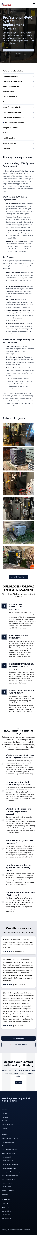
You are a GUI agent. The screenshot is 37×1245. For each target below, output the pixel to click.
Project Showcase (7, 1124)
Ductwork (5, 1146)
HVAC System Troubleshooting (11, 1172)
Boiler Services (6, 1187)
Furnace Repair (6, 1157)
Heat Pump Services (8, 1161)
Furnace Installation (8, 1142)
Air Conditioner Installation (10, 1138)
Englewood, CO (6, 1218)
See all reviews (18, 1038)
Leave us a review (20, 1045)
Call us (19, 53)
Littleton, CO (6, 1215)
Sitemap (4, 1128)
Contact (4, 1113)
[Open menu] (34, 4)
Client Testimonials (8, 1121)
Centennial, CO (6, 1211)
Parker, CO (5, 1203)
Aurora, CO (5, 1207)
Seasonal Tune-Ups (8, 1190)
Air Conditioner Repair (9, 1153)
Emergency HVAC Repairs (9, 1168)
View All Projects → (18, 577)
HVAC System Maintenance (10, 1149)
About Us (5, 1117)
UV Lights (5, 1194)
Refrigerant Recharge (8, 1179)
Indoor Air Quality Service (10, 1164)
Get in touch (19, 50)
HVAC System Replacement (10, 1175)
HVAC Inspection (7, 1183)
